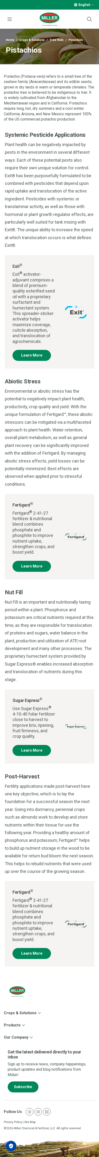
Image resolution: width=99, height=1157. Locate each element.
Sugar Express (27, 700)
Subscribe (23, 1087)
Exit (17, 266)
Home (10, 40)
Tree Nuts (57, 40)
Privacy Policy (13, 1122)
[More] (92, 4)
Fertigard (22, 504)
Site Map (30, 1122)
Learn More (32, 355)
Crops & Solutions (32, 40)
